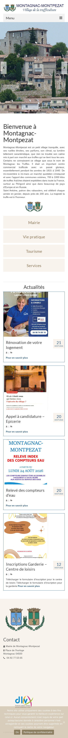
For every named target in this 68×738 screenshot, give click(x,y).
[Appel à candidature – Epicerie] (34, 388)
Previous (4, 68)
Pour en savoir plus (17, 357)
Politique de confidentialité (38, 732)
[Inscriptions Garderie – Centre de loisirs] (34, 535)
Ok (17, 732)
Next (64, 68)
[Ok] (64, 722)
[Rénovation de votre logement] (34, 314)
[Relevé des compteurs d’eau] (34, 462)
